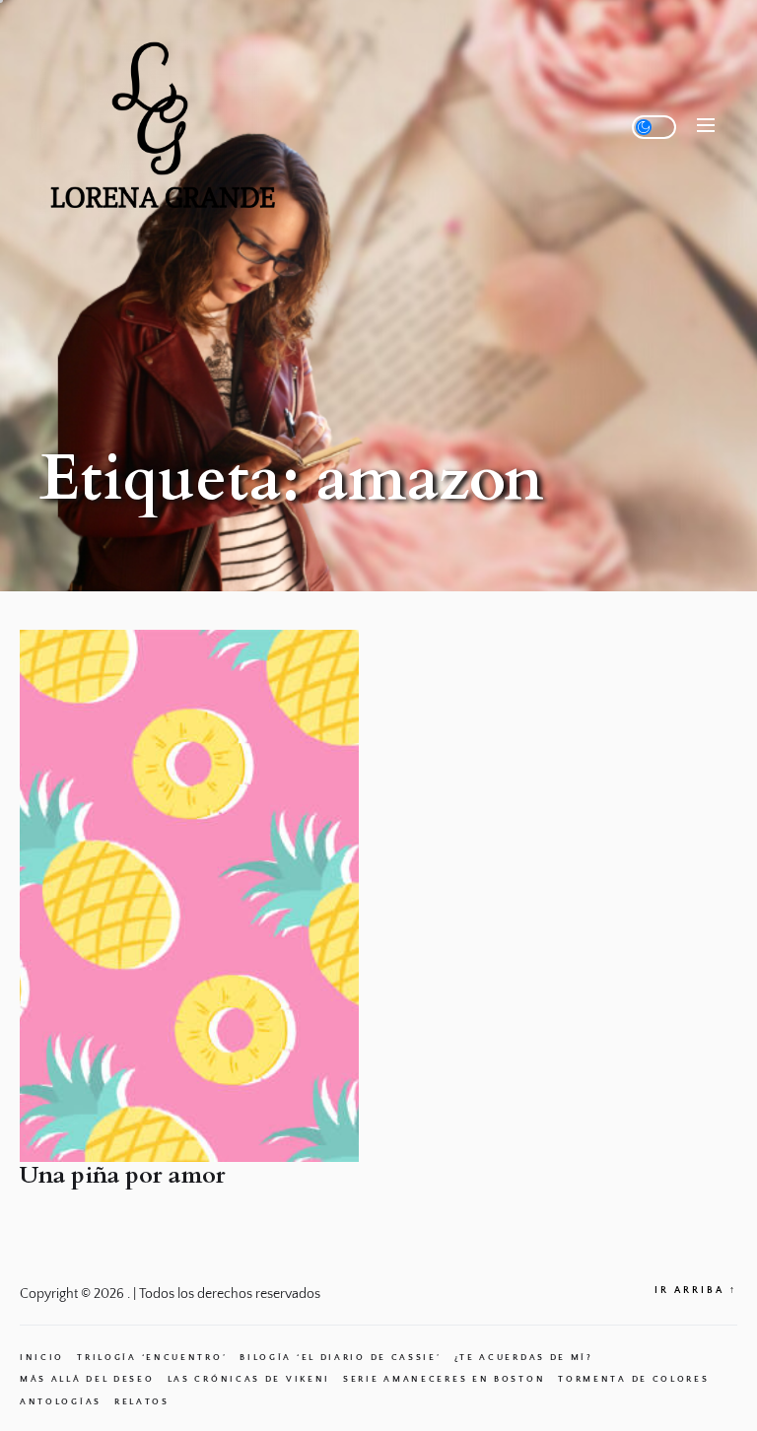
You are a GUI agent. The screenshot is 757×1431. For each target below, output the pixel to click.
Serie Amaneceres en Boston (444, 1379)
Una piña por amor (123, 1175)
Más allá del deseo (87, 1379)
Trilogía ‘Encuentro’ (152, 1357)
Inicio (42, 1357)
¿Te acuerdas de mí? (523, 1357)
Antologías (61, 1401)
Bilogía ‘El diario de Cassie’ (340, 1357)
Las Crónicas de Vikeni (249, 1379)
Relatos (142, 1401)
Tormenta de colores (633, 1379)
